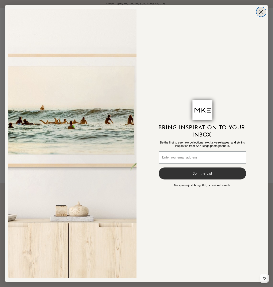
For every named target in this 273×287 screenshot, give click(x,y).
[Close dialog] (261, 12)
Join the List (202, 173)
